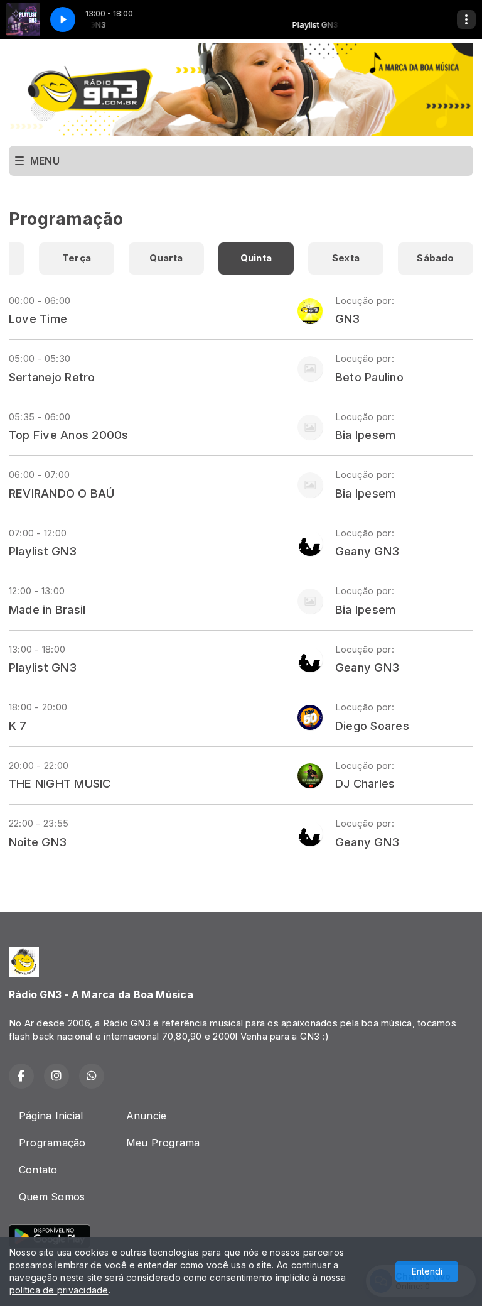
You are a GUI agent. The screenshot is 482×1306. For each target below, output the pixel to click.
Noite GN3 (38, 842)
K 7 (18, 725)
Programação (52, 1142)
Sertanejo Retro (52, 377)
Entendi (427, 1271)
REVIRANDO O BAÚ (62, 493)
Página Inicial (51, 1115)
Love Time (38, 318)
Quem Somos (52, 1196)
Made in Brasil (47, 609)
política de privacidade (59, 1290)
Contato (38, 1169)
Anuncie (146, 1115)
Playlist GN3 (43, 551)
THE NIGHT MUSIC (60, 783)
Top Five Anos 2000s (69, 435)
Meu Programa (163, 1142)
